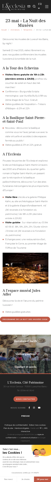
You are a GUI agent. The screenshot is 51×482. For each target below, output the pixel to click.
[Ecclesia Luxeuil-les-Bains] (14, 7)
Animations (15, 30)
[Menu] (46, 6)
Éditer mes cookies (37, 425)
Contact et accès (25, 367)
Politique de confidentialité (16, 425)
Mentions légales (22, 428)
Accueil (4, 30)
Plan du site (8, 428)
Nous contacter (25, 399)
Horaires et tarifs (25, 341)
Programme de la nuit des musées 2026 (25, 319)
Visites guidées (25, 354)
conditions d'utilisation (29, 438)
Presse (25, 416)
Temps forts (27, 30)
